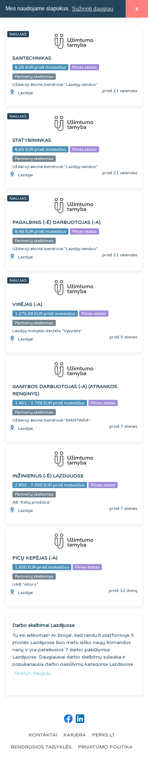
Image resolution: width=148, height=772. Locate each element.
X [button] (136, 9)
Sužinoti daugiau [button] (92, 9)
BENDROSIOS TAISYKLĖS (41, 747)
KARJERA (74, 735)
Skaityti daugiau (32, 673)
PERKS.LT (103, 735)
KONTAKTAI (43, 735)
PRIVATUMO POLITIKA (105, 747)
